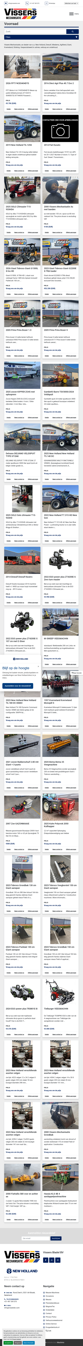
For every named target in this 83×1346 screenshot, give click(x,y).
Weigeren (18, 1343)
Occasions (50, 1296)
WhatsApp (52, 3)
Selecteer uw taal (70, 3)
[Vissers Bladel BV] (22, 1256)
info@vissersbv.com (14, 3)
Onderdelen (50, 1310)
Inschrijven (56, 1238)
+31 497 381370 (34, 3)
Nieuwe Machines (52, 1293)
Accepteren (8, 1343)
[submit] (72, 31)
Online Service (51, 1324)
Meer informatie (29, 1343)
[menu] (71, 14)
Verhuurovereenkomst (54, 1320)
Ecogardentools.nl (52, 1327)
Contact (49, 1313)
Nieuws (48, 1300)
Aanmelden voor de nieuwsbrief (18, 686)
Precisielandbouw (52, 1303)
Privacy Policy (51, 1317)
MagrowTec (50, 1306)
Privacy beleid (16, 1339)
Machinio (60, 1342)
